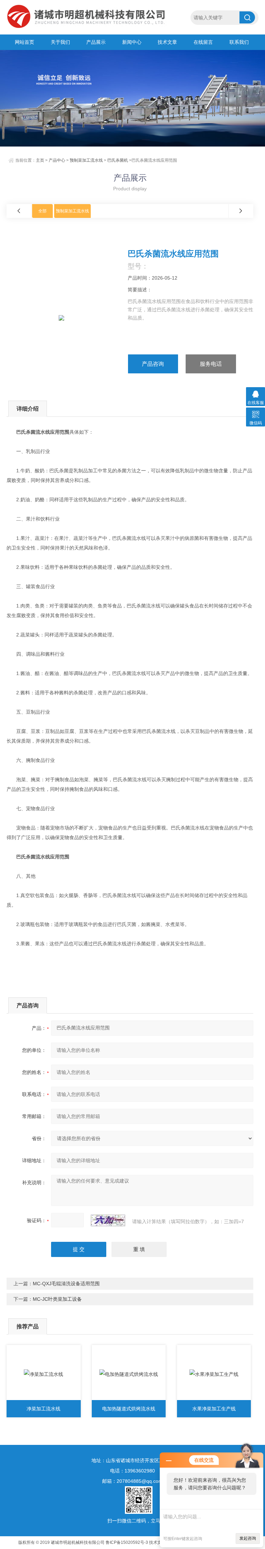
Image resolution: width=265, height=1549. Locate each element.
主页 (40, 160)
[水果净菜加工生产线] (214, 1374)
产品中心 (57, 160)
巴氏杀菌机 (117, 160)
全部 (42, 211)
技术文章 (167, 42)
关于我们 (60, 42)
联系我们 (239, 42)
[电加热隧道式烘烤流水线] (129, 1374)
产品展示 (96, 42)
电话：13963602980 (132, 1470)
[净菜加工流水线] (44, 1374)
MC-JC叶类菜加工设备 (57, 1299)
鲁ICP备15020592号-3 (127, 1542)
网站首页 (24, 42)
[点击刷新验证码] (108, 1220)
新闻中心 (131, 42)
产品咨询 (153, 364)
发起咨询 (247, 1538)
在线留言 (203, 42)
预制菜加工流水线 (86, 160)
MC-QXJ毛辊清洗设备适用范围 (66, 1283)
